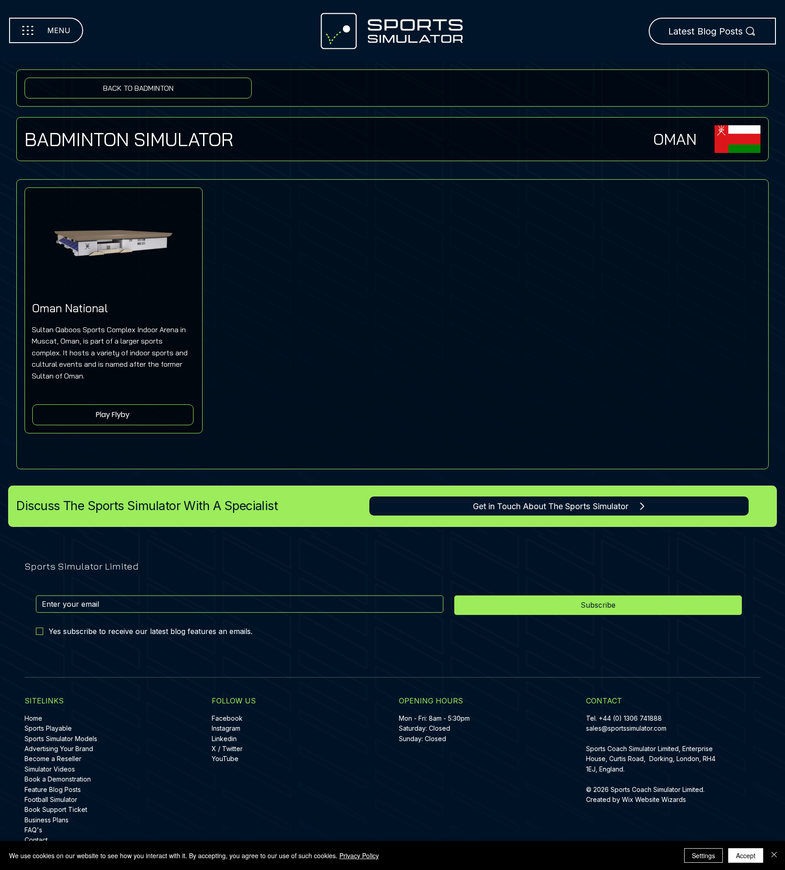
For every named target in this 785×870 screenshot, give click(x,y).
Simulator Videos (50, 769)
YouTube (225, 758)
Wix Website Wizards (654, 799)
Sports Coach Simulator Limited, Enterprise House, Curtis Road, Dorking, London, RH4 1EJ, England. (650, 759)
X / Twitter (227, 748)
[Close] (774, 855)
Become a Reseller (53, 758)
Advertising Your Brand (59, 748)
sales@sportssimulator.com (626, 728)
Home (33, 718)
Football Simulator (51, 799)
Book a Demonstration (58, 779)
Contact (36, 840)
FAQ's (33, 830)
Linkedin (224, 738)
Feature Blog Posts (53, 789)
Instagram (226, 728)
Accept (745, 855)
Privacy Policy (359, 855)
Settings (703, 855)
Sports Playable (48, 728)
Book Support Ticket (56, 809)
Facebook (227, 718)
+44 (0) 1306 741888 (630, 718)
